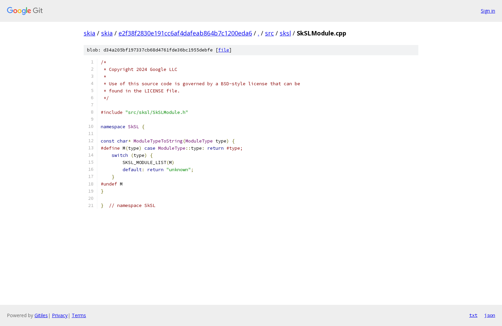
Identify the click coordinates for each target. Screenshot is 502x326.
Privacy (60, 315)
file (223, 50)
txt (473, 315)
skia (89, 33)
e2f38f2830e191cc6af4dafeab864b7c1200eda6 (185, 33)
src (269, 33)
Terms (79, 315)
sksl (285, 33)
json (489, 315)
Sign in (488, 11)
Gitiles (41, 315)
